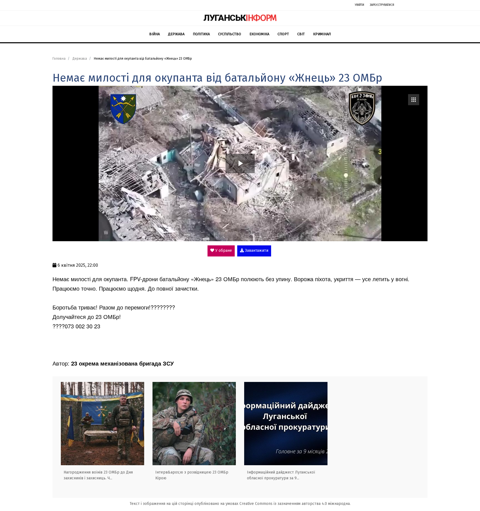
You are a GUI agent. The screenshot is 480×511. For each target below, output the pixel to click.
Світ (301, 34)
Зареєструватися (382, 5)
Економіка (259, 34)
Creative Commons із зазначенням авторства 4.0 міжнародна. (295, 503)
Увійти (359, 5)
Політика (201, 34)
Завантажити (256, 250)
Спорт (283, 34)
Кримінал (322, 34)
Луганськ (240, 17)
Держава (176, 34)
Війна (154, 34)
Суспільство (229, 34)
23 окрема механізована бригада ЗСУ (122, 363)
